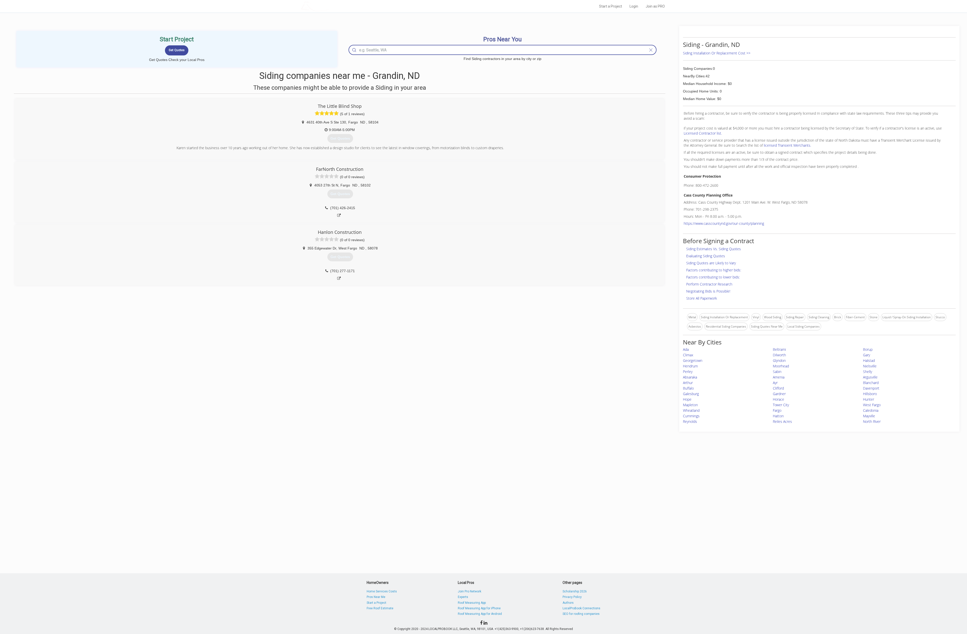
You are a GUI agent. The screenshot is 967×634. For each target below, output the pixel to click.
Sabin (777, 371)
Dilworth (779, 355)
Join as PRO (655, 6)
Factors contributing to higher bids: (713, 270)
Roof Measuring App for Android (480, 614)
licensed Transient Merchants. (787, 145)
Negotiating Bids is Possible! (708, 291)
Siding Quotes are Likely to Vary (711, 263)
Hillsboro (870, 393)
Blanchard (871, 382)
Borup (868, 349)
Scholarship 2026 (575, 591)
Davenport (871, 388)
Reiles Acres (782, 421)
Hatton (778, 416)
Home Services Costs (382, 591)
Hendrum (690, 366)
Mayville (869, 416)
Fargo (777, 410)
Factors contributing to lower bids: (713, 277)
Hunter (868, 399)
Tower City (781, 404)
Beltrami (779, 349)
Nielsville (870, 366)
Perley (688, 371)
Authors (568, 603)
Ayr (775, 382)
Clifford (778, 388)
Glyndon (779, 360)
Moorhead (781, 366)
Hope (687, 399)
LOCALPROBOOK (330, 6)
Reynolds (690, 421)
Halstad (869, 360)
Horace (778, 399)
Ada (686, 349)
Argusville (870, 377)
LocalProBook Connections (581, 608)
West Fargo (872, 404)
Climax (688, 355)
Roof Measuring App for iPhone (479, 608)
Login (634, 6)
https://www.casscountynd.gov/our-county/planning (724, 223)
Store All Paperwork (701, 298)
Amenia (778, 377)
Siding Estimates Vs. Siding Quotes (713, 248)
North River (872, 421)
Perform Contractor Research (709, 284)
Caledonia (870, 410)
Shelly (867, 371)
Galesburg (691, 393)
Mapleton (690, 404)
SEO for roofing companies (581, 614)
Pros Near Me (376, 597)
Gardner (779, 393)
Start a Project (610, 6)
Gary (866, 355)
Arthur (688, 382)
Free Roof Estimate (380, 608)
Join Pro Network (469, 591)
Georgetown (692, 360)
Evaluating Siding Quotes (705, 255)
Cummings (691, 416)
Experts (463, 597)
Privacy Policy (572, 597)
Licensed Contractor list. (703, 133)
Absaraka (690, 377)
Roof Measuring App (472, 603)
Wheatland (691, 410)
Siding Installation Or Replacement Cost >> (716, 53)
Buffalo (688, 388)
